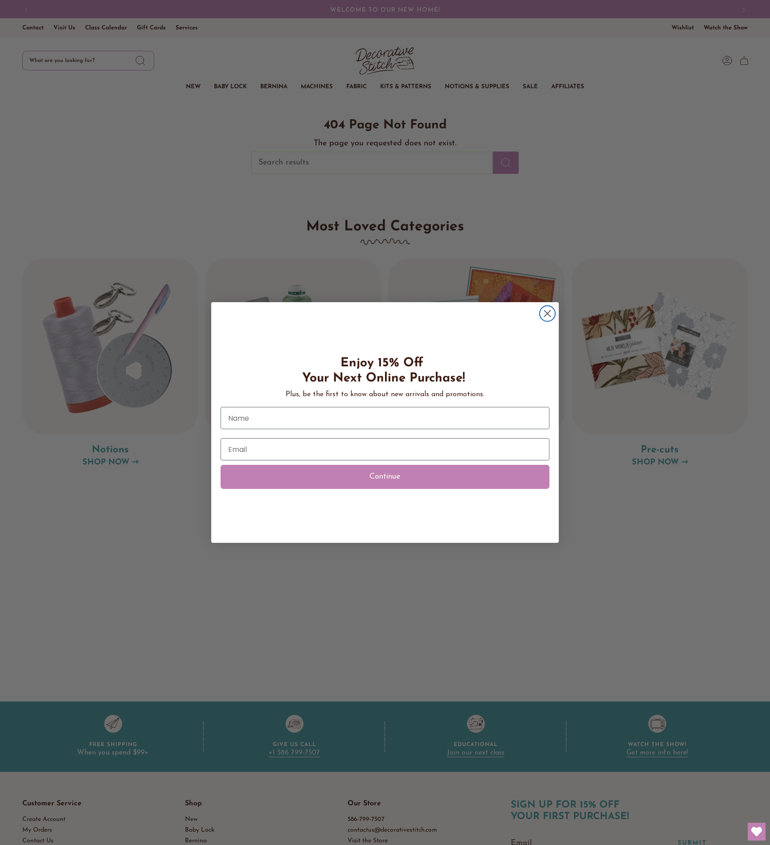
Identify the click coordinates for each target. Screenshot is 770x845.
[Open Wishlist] (757, 832)
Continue (385, 477)
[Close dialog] (547, 313)
